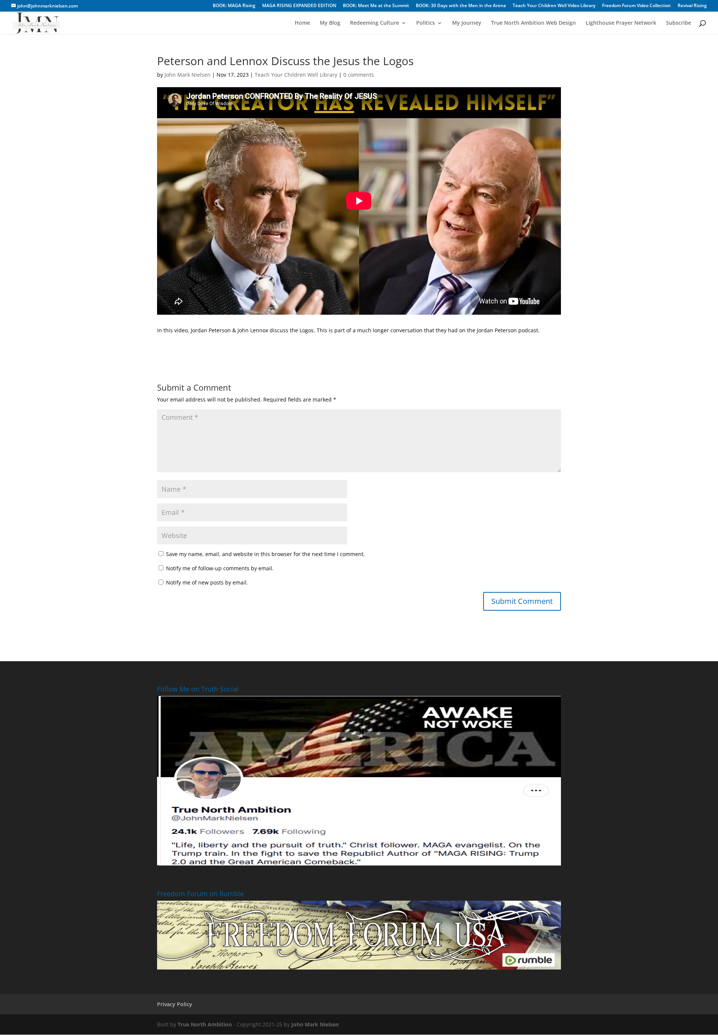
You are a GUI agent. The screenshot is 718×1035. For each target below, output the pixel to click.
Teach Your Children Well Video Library (554, 6)
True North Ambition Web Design (533, 23)
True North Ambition (205, 1024)
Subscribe (678, 23)
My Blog (330, 23)
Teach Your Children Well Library (296, 74)
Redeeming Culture (374, 23)
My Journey (466, 23)
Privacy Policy (174, 1004)
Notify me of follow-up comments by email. (220, 568)
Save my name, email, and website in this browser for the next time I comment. (265, 554)
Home (302, 23)
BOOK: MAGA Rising (234, 6)
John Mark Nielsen (188, 74)
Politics (425, 23)
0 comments (358, 74)
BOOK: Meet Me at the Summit (376, 6)
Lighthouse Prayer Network (621, 23)
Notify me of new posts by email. (207, 582)
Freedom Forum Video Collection (636, 6)
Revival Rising (692, 6)
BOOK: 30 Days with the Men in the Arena (461, 6)
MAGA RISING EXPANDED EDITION (299, 6)
